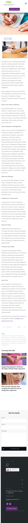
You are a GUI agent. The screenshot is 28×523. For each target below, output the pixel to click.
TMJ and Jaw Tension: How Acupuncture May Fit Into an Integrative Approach (14, 383)
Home (7, 464)
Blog (7, 465)
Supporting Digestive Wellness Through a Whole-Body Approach (14, 362)
